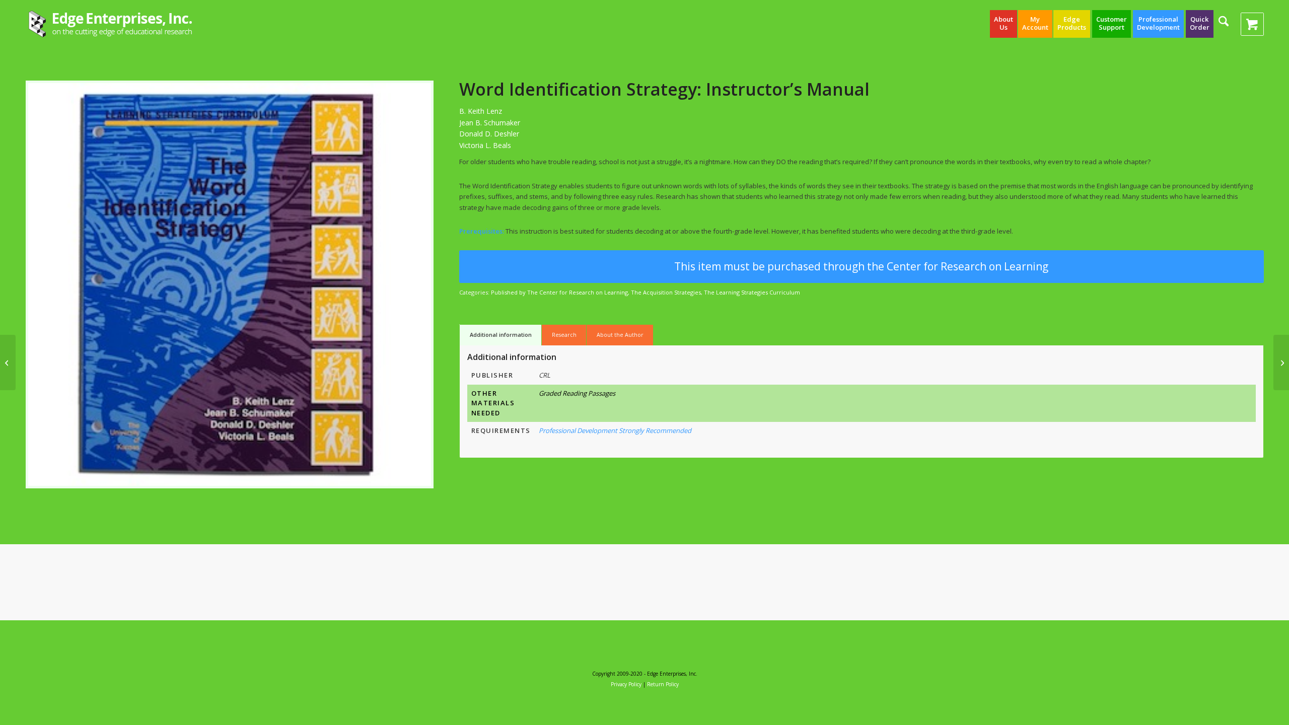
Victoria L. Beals (485, 145)
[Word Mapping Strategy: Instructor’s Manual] (8, 362)
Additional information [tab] (501, 334)
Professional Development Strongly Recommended (615, 430)
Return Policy (663, 684)
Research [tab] (564, 334)
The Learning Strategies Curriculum (752, 292)
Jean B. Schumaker (489, 122)
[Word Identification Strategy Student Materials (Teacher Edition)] (1281, 362)
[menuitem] (1003, 24)
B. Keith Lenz (480, 111)
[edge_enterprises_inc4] (110, 24)
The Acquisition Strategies (666, 292)
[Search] (1223, 27)
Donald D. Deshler (489, 133)
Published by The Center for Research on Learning (559, 292)
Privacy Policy (626, 684)
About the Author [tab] (620, 334)
